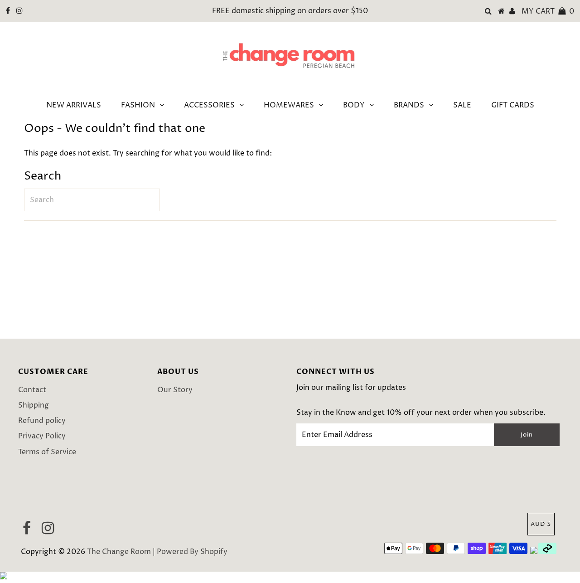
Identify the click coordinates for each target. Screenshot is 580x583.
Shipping (33, 405)
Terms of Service (47, 452)
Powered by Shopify (192, 552)
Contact (32, 390)
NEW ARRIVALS (73, 105)
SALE (462, 105)
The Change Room (119, 552)
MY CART (548, 11)
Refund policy (42, 421)
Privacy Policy (42, 436)
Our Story (175, 390)
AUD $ (541, 524)
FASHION (138, 105)
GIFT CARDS (512, 105)
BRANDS (409, 105)
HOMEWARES (289, 105)
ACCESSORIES (209, 105)
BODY (354, 105)
